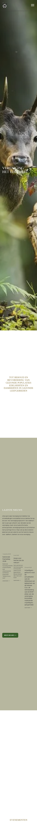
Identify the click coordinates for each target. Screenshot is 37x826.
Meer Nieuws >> (10, 635)
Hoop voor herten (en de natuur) (19, 560)
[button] (31, 547)
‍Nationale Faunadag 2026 (6, 559)
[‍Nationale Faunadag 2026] (8, 550)
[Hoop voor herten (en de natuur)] (19, 551)
